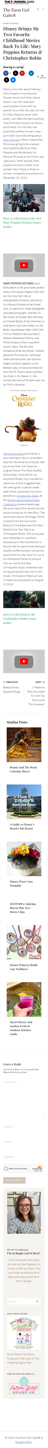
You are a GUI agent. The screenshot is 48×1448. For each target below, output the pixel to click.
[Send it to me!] (24, 1332)
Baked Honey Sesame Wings (11, 687)
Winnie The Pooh (13, 453)
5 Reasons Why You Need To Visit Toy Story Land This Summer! (36, 693)
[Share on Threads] (7, 80)
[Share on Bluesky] (13, 80)
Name (9, 1126)
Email (9, 1142)
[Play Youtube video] (24, 265)
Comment (11, 1082)
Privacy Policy (23, 1441)
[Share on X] (16, 73)
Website (10, 1157)
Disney (6, 23)
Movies (14, 23)
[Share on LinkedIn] (31, 73)
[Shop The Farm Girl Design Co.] (24, 1385)
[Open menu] (37, 9)
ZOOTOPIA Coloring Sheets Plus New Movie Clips (23, 908)
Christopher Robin (28, 495)
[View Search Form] (43, 9)
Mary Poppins (11, 139)
